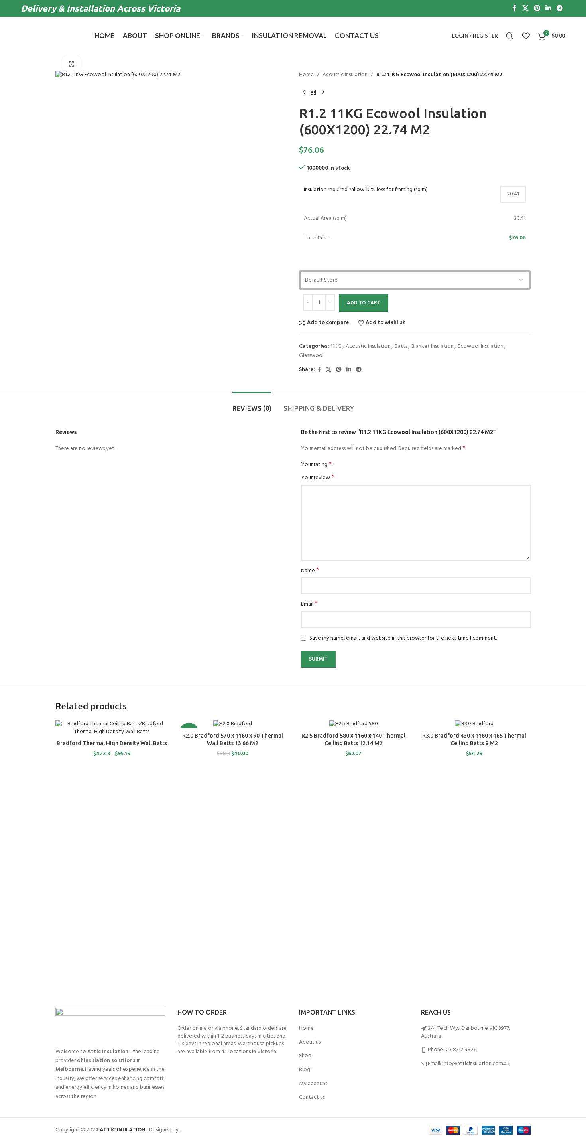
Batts (401, 346)
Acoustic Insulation (345, 75)
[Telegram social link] (559, 8)
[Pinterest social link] (537, 8)
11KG (336, 346)
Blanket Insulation (432, 346)
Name (310, 571)
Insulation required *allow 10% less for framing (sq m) (366, 190)
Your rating (316, 464)
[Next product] (323, 92)
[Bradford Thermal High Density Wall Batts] (111, 728)
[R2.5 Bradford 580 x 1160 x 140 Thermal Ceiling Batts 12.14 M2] (353, 724)
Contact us (312, 1098)
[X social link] (525, 8)
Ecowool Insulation (480, 346)
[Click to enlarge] (71, 64)
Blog (304, 1070)
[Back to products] (313, 92)
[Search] (510, 36)
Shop (305, 1056)
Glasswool (311, 355)
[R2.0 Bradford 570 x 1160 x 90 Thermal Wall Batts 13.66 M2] (232, 724)
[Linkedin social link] (548, 8)
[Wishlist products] (526, 36)
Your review (317, 478)
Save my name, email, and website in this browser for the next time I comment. (403, 638)
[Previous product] (304, 92)
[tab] (251, 404)
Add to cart (363, 303)
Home (306, 75)
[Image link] (110, 1023)
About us (310, 1042)
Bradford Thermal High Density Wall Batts (112, 743)
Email (309, 604)
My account (313, 1084)
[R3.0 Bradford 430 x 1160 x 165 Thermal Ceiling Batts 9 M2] (474, 724)
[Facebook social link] (514, 8)
